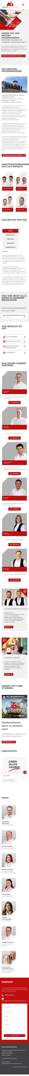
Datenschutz (23, 1067)
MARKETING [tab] (10, 243)
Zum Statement (14, 402)
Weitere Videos (7, 742)
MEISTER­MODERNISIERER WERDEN (12, 56)
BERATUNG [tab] (10, 239)
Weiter (7, 627)
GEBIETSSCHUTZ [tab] (10, 247)
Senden (13, 1035)
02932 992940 (9, 995)
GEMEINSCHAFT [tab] (10, 235)
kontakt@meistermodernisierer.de (14, 1001)
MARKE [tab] (10, 231)
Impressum (16, 1067)
